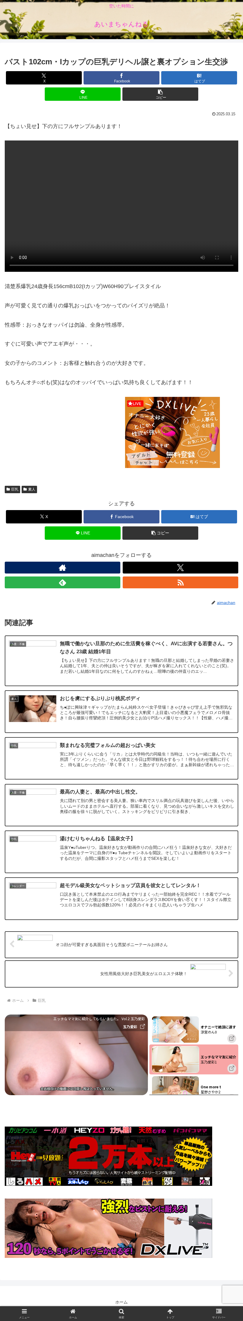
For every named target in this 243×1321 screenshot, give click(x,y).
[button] (160, 94)
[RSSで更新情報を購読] (180, 582)
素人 (31, 489)
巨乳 (14, 489)
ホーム (121, 1302)
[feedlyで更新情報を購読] (62, 582)
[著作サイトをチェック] (62, 568)
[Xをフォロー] (180, 568)
